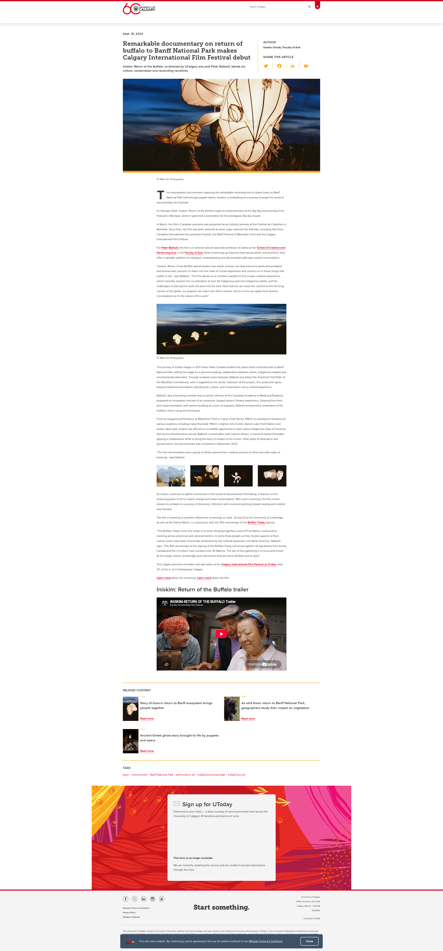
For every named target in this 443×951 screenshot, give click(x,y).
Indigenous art (236, 775)
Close (309, 941)
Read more (147, 719)
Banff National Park (161, 775)
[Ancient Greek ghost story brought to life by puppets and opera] (130, 741)
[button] (268, 65)
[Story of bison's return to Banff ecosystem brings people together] (130, 709)
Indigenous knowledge (211, 775)
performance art (185, 775)
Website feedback (131, 917)
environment (139, 775)
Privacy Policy (129, 912)
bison (126, 775)
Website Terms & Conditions (265, 941)
